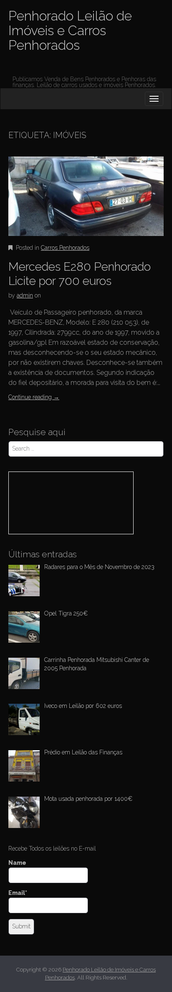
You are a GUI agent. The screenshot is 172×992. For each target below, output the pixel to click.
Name (17, 862)
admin (25, 295)
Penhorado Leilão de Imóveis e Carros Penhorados (70, 30)
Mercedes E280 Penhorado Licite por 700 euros (79, 274)
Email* (17, 892)
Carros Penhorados (65, 247)
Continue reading (33, 397)
